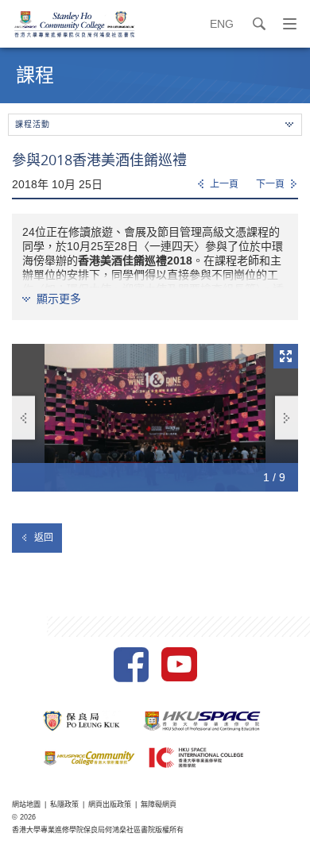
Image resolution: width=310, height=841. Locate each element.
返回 (43, 537)
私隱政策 (64, 804)
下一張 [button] (286, 418)
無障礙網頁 (158, 804)
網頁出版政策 (109, 804)
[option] (155, 418)
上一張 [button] (23, 418)
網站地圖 (26, 804)
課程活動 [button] (32, 124)
